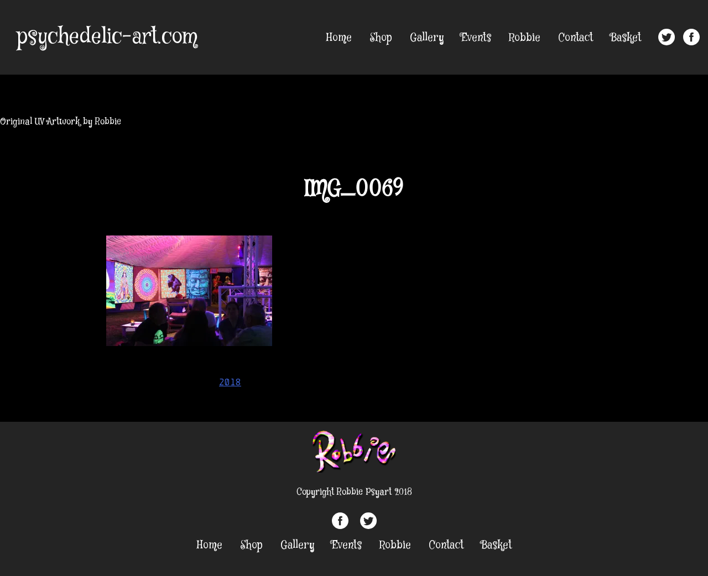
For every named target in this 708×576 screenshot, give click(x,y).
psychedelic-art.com (107, 37)
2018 (230, 382)
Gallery (427, 37)
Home (339, 37)
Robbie (524, 37)
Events (476, 37)
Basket (626, 37)
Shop (380, 37)
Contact (575, 37)
